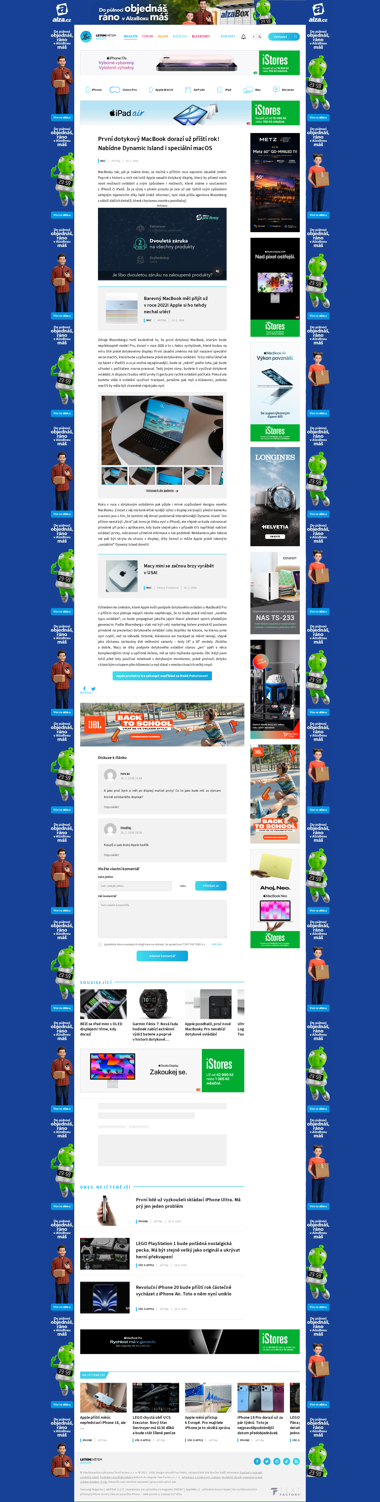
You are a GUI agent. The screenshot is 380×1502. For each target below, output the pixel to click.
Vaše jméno (105, 877)
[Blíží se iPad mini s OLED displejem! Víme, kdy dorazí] (103, 1004)
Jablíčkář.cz (112, 1489)
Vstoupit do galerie (160, 490)
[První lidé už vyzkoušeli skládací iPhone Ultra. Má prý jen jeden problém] (105, 1210)
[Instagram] (276, 1461)
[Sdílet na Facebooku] (84, 690)
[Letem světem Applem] (98, 37)
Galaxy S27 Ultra (172, 1494)
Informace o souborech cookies (201, 1477)
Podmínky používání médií (115, 1477)
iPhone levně (99, 1494)
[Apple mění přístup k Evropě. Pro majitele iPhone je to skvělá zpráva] (208, 1398)
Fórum (147, 36)
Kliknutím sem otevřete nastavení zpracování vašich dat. (142, 1482)
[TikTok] (286, 1461)
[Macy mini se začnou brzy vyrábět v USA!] (122, 576)
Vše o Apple (146, 1265)
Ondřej (126, 828)
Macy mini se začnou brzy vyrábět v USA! (179, 569)
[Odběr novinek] (243, 37)
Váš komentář (107, 896)
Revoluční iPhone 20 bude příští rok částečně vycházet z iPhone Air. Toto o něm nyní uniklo (183, 1291)
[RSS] (296, 1461)
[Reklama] (61, 12)
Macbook (85, 693)
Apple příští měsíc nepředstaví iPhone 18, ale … (103, 1422)
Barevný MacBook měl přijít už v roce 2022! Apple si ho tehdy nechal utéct (176, 304)
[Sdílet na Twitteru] (93, 690)
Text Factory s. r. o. (126, 1473)
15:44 (132, 778)
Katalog (180, 36)
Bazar (163, 36)
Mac (103, 161)
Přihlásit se (211, 886)
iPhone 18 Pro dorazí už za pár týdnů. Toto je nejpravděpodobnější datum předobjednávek (260, 1425)
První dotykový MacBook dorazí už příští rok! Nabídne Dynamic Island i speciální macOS (158, 143)
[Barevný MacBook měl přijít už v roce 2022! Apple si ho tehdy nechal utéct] (122, 309)
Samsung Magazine (91, 1489)
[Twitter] (267, 1461)
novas (125, 773)
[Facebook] (257, 1461)
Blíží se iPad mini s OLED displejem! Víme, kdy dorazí (101, 1029)
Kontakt (228, 36)
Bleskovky (201, 36)
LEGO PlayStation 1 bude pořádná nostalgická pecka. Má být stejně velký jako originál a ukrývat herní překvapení (188, 1249)
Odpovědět (111, 807)
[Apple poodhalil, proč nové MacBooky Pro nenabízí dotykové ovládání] (208, 1004)
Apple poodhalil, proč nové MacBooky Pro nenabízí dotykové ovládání (208, 1029)
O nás (103, 1482)
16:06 (132, 833)
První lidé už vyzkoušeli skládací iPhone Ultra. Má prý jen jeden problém (188, 1203)
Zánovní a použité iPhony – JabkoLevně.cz (134, 1494)
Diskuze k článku (112, 758)
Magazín (131, 36)
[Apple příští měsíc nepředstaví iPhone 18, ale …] (103, 1398)
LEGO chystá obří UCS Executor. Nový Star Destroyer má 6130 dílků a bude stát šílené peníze (154, 1425)
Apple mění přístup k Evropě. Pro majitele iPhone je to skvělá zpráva (207, 1422)
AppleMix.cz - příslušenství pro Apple (208, 1489)
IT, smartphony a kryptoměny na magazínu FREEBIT (153, 1489)
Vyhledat (280, 37)
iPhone (143, 1221)
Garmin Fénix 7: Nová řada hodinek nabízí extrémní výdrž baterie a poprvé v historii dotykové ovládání (155, 1031)
